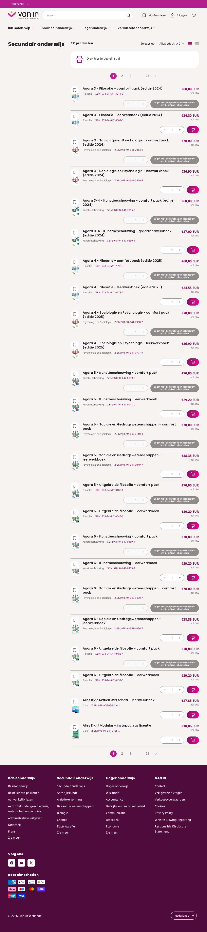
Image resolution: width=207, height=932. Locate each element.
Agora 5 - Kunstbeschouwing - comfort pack (120, 373)
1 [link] (113, 76)
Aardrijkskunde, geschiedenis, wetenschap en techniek (28, 808)
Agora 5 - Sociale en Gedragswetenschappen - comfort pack (129, 426)
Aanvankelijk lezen (20, 799)
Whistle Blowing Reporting (173, 820)
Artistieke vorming (69, 799)
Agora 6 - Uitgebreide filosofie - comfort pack (121, 649)
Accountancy (114, 799)
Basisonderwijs (18, 786)
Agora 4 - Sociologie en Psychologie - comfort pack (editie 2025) (126, 315)
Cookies (160, 806)
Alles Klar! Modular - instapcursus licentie (117, 726)
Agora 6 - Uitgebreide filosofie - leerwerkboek (121, 675)
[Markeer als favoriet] (75, 90)
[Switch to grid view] (197, 43)
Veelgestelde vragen (169, 793)
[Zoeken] (128, 15)
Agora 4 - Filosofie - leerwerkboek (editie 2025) (122, 287)
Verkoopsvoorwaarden (170, 799)
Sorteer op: (147, 43)
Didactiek (14, 825)
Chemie (62, 820)
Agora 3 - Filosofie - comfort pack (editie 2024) (123, 89)
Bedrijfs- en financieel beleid (125, 806)
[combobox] (88, 15)
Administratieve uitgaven (25, 818)
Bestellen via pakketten (23, 793)
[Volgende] (156, 76)
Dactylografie (66, 826)
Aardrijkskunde (67, 793)
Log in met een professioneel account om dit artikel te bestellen (174, 104)
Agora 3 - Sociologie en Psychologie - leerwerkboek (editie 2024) (126, 173)
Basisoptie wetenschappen (75, 806)
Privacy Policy (164, 813)
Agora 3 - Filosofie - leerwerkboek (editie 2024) (122, 115)
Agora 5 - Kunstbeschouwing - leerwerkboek (120, 399)
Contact (160, 786)
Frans (12, 831)
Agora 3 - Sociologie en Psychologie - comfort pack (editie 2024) (126, 142)
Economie (112, 826)
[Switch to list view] (190, 43)
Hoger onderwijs (117, 786)
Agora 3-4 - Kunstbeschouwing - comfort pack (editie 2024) (128, 203)
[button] (20, 28)
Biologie (62, 813)
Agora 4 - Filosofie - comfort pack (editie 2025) (123, 261)
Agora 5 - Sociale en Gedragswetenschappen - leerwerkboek (122, 457)
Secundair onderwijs (71, 786)
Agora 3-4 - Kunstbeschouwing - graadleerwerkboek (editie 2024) (127, 233)
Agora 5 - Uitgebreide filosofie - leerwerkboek (121, 511)
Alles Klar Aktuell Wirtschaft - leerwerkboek (118, 700)
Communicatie (116, 813)
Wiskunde (112, 793)
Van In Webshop (30, 916)
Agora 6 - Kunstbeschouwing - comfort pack (120, 536)
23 (147, 76)
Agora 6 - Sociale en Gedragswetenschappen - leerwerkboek (122, 621)
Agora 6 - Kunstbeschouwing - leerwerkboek (120, 563)
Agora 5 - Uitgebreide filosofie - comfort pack (121, 485)
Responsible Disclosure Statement (170, 828)
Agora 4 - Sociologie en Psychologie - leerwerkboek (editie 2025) (126, 345)
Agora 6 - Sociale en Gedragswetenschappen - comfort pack (129, 590)
